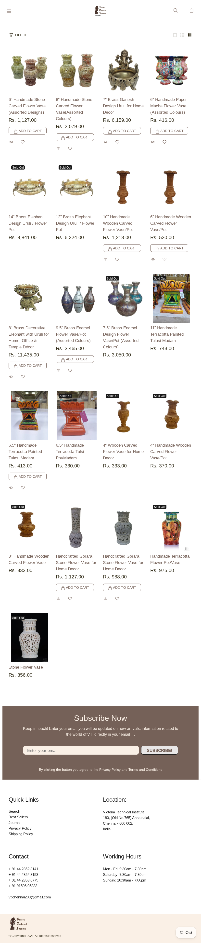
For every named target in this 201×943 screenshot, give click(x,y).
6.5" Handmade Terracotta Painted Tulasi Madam (25, 451)
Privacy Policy (110, 770)
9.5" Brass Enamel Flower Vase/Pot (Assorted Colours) (73, 334)
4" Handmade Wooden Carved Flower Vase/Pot (170, 451)
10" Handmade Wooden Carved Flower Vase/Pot (118, 223)
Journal (14, 823)
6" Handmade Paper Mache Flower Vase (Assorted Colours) (168, 106)
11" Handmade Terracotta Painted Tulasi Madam (167, 334)
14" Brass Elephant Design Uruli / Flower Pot (28, 223)
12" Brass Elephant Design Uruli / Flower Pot (75, 223)
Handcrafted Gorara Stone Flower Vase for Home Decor (76, 562)
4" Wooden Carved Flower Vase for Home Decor (123, 451)
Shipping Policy (21, 834)
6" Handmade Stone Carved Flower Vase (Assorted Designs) (27, 106)
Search (14, 811)
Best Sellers (18, 817)
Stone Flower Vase (26, 667)
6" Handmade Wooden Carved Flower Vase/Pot (170, 223)
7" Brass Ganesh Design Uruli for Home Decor (123, 106)
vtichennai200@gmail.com (30, 897)
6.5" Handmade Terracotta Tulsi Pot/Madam (70, 451)
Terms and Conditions (145, 770)
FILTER (20, 35)
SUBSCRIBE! (159, 750)
